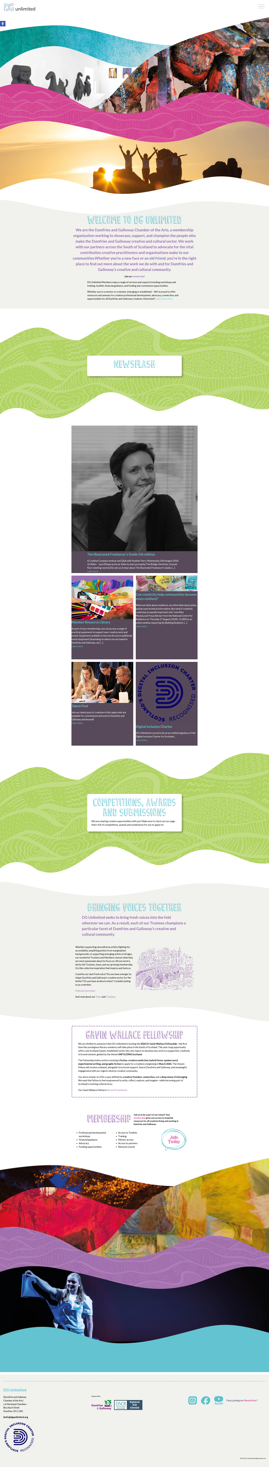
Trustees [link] (110, 996)
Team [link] (98, 996)
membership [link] (138, 276)
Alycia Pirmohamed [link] (117, 1090)
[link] (2, 23)
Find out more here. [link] (85, 990)
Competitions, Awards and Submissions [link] (134, 807)
